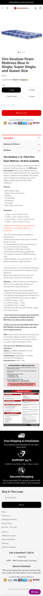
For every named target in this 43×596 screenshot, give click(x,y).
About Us (5, 532)
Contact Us (6, 516)
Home (4, 512)
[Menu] (2, 8)
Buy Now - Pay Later (9, 527)
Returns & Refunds (8, 539)
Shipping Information (9, 519)
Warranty (5, 543)
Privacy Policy (7, 523)
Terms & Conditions (9, 547)
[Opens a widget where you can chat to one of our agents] (35, 592)
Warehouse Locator (9, 536)
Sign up (21, 505)
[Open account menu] (35, 8)
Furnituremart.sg (17, 589)
